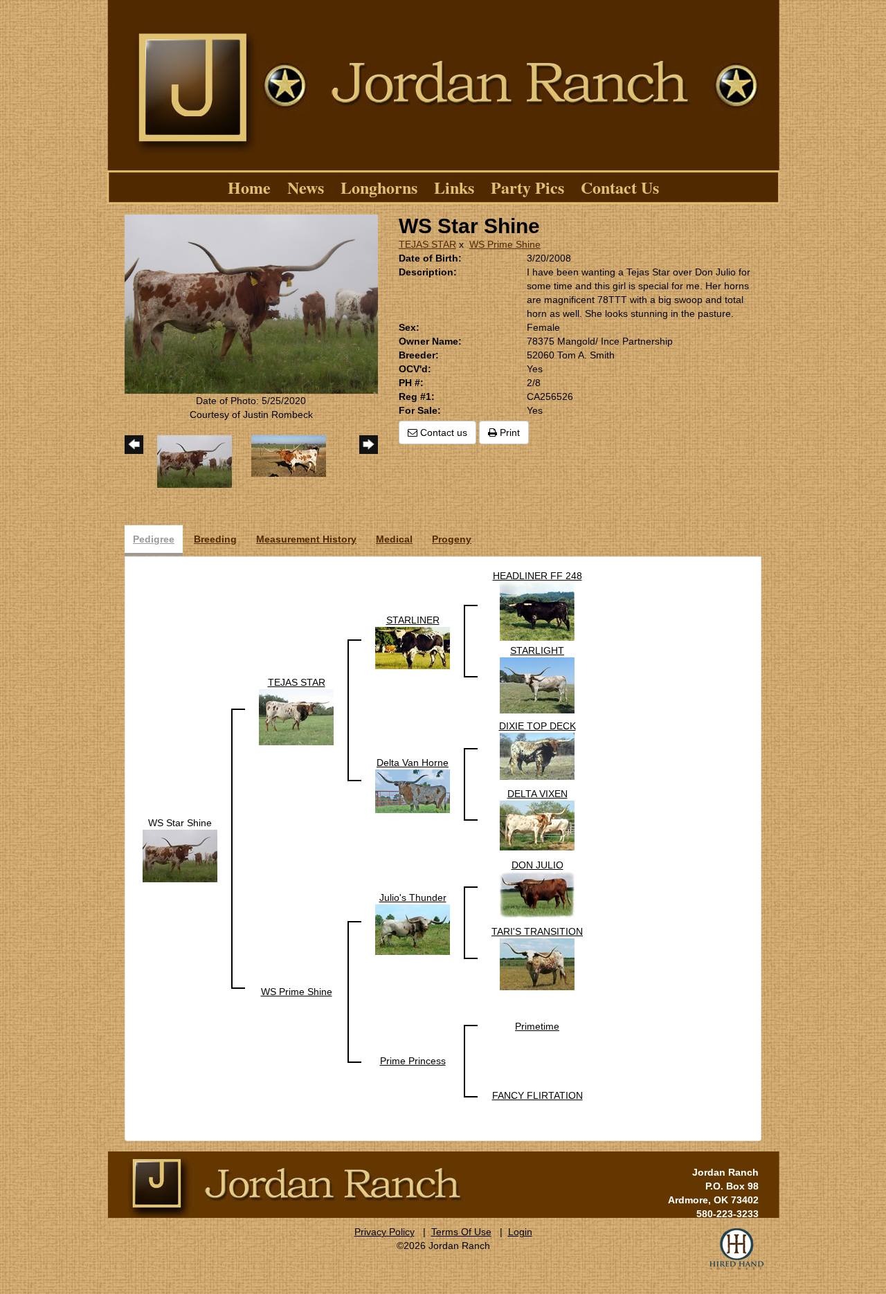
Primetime (537, 1026)
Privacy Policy (384, 1231)
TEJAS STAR (427, 244)
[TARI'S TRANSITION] (537, 963)
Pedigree (153, 539)
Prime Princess (413, 1060)
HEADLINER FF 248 (537, 575)
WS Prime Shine (505, 244)
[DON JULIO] (537, 894)
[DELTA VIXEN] (537, 824)
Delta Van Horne (413, 762)
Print (508, 432)
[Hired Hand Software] (736, 1249)
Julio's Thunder (412, 897)
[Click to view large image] (251, 303)
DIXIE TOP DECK (537, 725)
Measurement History (306, 539)
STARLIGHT (537, 650)
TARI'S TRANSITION (537, 931)
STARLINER (413, 620)
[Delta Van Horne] (412, 790)
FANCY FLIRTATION (537, 1095)
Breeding (215, 539)
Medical (394, 539)
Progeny (451, 539)
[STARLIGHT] (537, 684)
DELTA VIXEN (537, 793)
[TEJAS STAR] (296, 716)
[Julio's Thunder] (412, 928)
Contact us (442, 432)
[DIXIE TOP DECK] (537, 755)
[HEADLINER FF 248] (537, 611)
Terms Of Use (461, 1231)
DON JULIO (537, 865)
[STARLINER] (412, 647)
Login (520, 1231)
